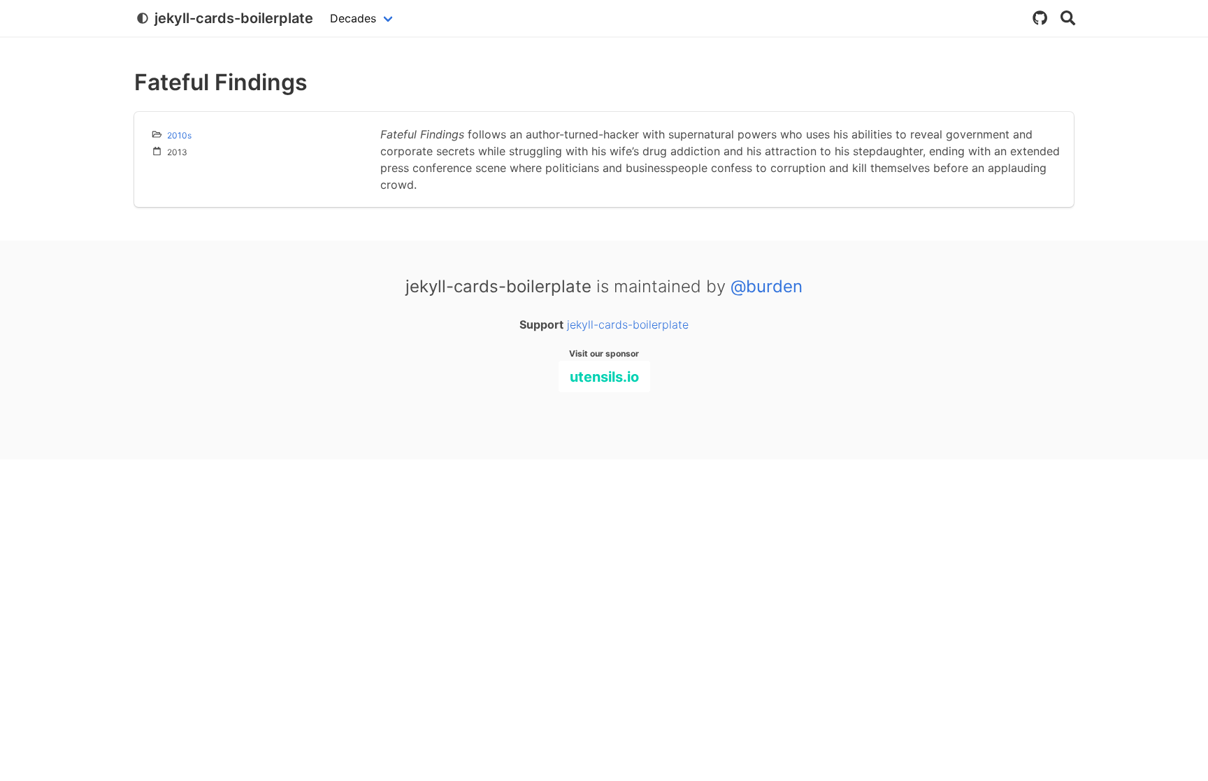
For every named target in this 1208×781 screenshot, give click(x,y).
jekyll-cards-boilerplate (628, 324)
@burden (767, 286)
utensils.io (604, 376)
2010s (179, 135)
